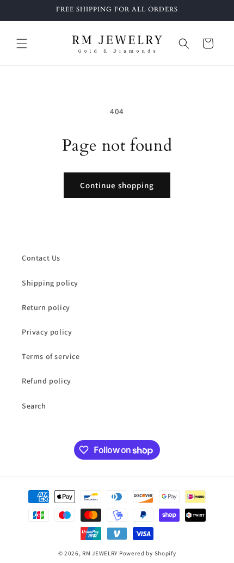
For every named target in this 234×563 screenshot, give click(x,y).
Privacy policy (47, 332)
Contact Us (41, 258)
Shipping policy (50, 283)
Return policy (46, 307)
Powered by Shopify (147, 553)
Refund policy (46, 381)
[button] (22, 43)
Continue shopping (117, 185)
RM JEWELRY (100, 553)
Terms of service (51, 356)
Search (34, 406)
